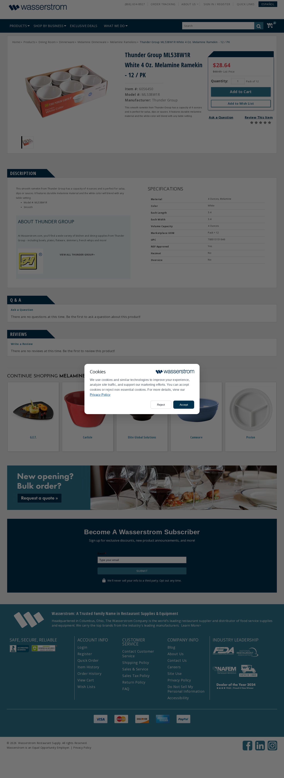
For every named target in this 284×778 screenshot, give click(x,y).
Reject (161, 404)
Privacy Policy (100, 394)
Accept (184, 404)
